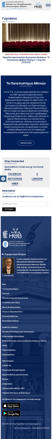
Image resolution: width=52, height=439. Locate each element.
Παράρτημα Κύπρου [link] (15, 254)
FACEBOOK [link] (14, 174)
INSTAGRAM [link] (15, 178)
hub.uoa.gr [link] (35, 399)
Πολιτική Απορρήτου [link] (22, 428)
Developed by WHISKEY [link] (41, 428)
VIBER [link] (14, 183)
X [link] (37, 174)
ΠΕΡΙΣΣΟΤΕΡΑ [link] (26, 143)
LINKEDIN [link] (37, 178)
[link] (3, 179)
